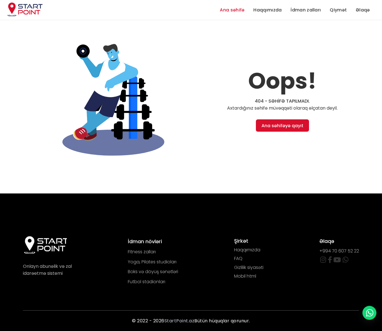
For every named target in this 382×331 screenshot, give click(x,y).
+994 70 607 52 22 (339, 251)
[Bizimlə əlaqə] (369, 313)
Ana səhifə (232, 10)
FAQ (238, 258)
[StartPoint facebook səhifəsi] (330, 260)
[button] (114, 97)
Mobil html (245, 276)
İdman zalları (306, 10)
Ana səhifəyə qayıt (282, 125)
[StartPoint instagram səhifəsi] (323, 260)
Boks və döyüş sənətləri (153, 271)
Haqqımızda (267, 10)
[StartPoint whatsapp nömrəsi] (345, 260)
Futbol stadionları (146, 281)
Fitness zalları (142, 252)
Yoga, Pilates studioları (152, 262)
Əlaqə (363, 10)
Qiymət (338, 10)
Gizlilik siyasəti (248, 267)
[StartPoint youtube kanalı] (337, 260)
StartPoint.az (179, 321)
